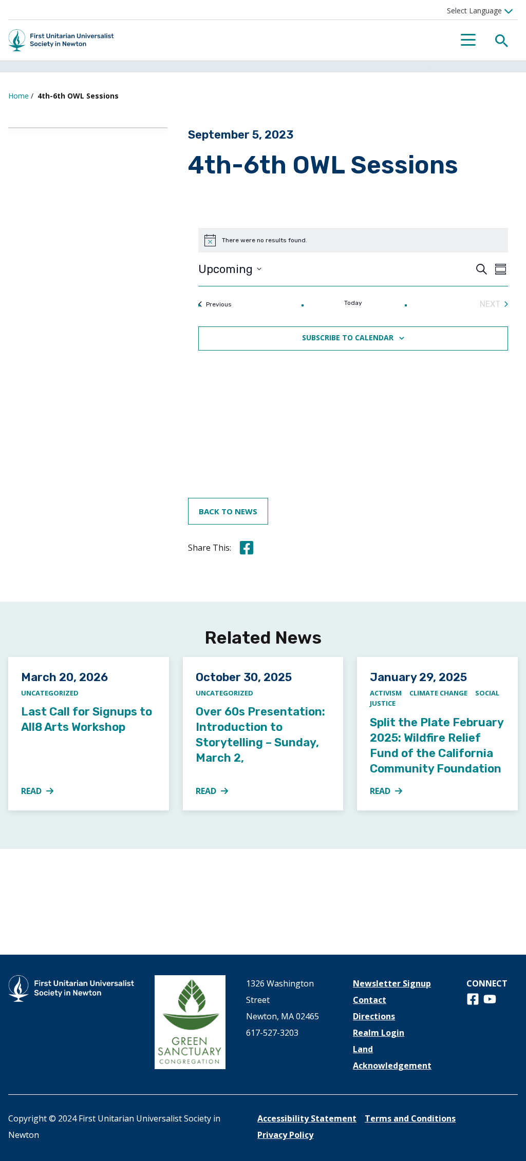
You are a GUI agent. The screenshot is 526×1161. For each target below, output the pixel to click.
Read (43, 791)
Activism (386, 693)
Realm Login (378, 1032)
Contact (369, 999)
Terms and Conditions (410, 1118)
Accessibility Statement (306, 1118)
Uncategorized (50, 693)
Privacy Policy (285, 1134)
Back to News (228, 511)
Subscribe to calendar (347, 337)
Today (353, 302)
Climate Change (438, 693)
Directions (374, 1016)
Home (18, 96)
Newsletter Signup (392, 983)
